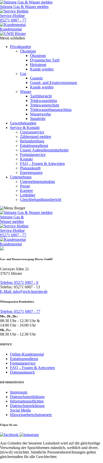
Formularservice (23, 363)
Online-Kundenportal (27, 354)
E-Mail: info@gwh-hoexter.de (24, 291)
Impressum (18, 392)
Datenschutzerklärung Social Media (27, 408)
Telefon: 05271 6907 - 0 (19, 282)
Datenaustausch (22, 372)
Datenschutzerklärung (27, 397)
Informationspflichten (27, 401)
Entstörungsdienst (24, 359)
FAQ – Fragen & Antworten (32, 368)
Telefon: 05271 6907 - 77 (20, 311)
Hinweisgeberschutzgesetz (31, 415)
